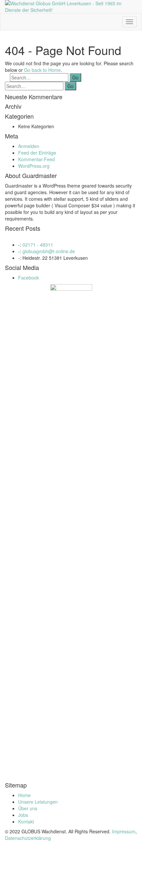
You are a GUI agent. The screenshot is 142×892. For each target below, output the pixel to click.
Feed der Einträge (37, 152)
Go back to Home (42, 70)
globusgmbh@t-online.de (48, 251)
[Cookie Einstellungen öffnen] (49, 888)
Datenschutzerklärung (28, 838)
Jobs (23, 815)
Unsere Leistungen (38, 801)
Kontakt (26, 821)
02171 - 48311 (37, 244)
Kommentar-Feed (36, 159)
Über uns (27, 808)
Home (24, 795)
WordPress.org (34, 166)
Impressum (123, 831)
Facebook (28, 277)
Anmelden (28, 146)
